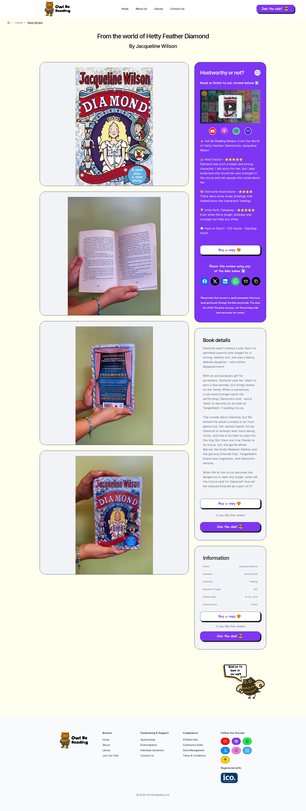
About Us (141, 8)
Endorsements (148, 744)
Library (158, 8)
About (106, 744)
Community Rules (193, 744)
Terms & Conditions (194, 755)
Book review (35, 22)
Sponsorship (147, 739)
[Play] (230, 106)
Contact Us (177, 8)
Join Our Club (110, 755)
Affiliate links (190, 739)
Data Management (194, 750)
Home (125, 8)
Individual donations (152, 750)
